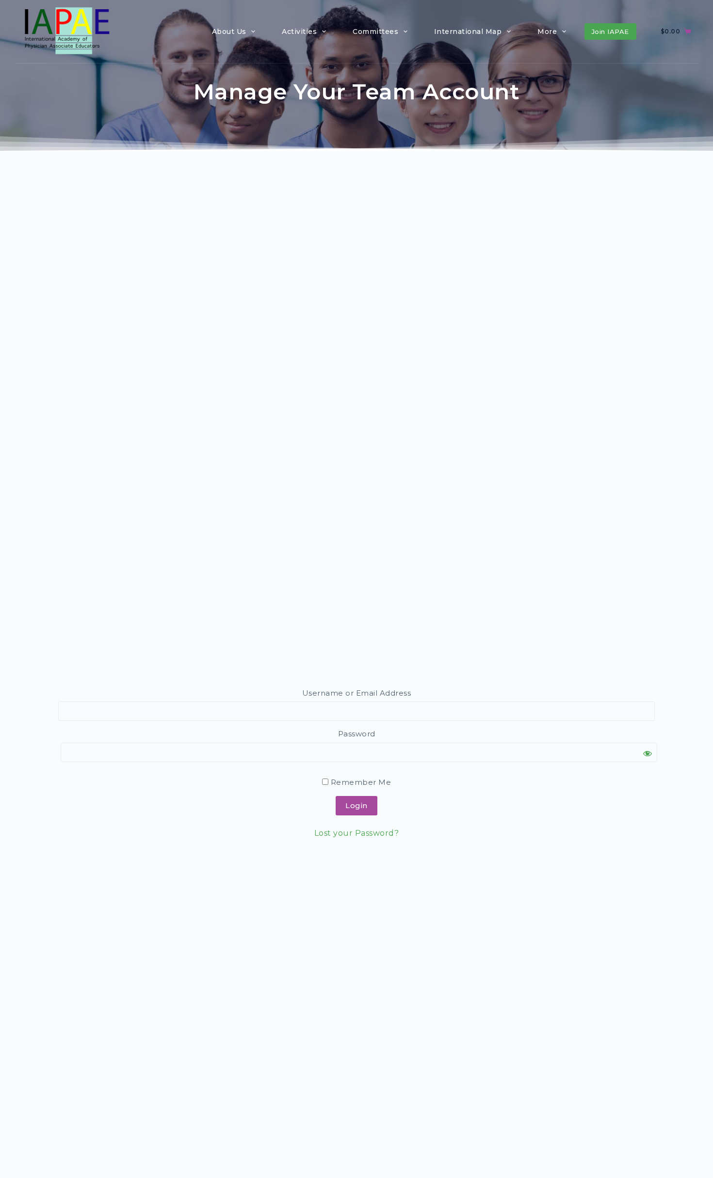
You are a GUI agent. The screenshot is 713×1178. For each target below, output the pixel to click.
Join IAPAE (610, 31)
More (547, 31)
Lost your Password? (356, 833)
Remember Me (359, 782)
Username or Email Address (356, 693)
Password (356, 733)
